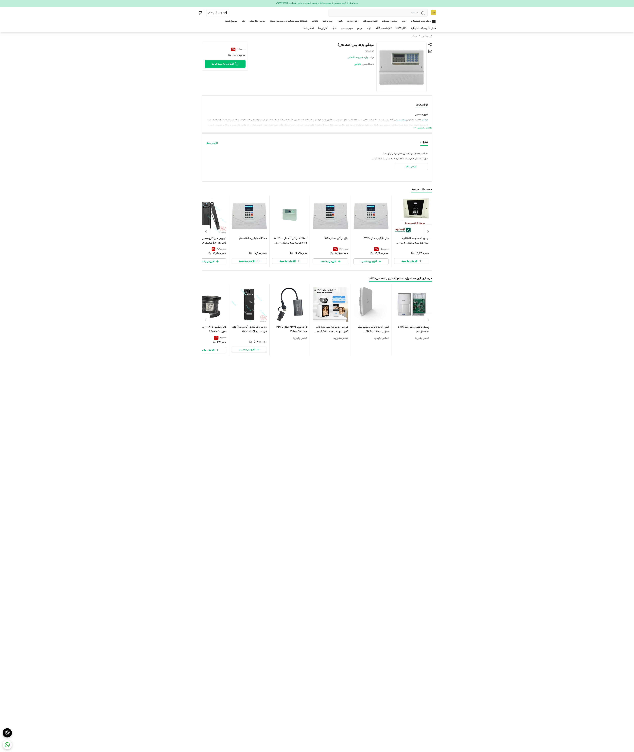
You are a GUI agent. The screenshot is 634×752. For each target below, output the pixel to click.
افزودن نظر (212, 143)
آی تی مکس (427, 36)
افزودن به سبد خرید (223, 64)
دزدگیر (414, 36)
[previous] (428, 231)
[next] (206, 231)
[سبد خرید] (200, 13)
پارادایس (401, 119)
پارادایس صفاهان (358, 57)
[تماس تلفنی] (7, 732)
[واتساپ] (7, 744)
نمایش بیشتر (424, 127)
